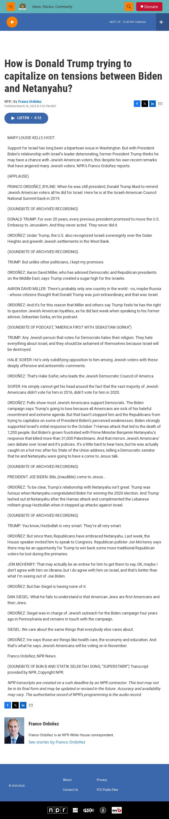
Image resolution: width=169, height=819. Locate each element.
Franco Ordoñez (30, 101)
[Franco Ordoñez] (14, 730)
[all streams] (162, 22)
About (67, 780)
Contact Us (70, 789)
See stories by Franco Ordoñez (57, 742)
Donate (151, 6)
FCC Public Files (107, 789)
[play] (12, 22)
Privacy (102, 780)
